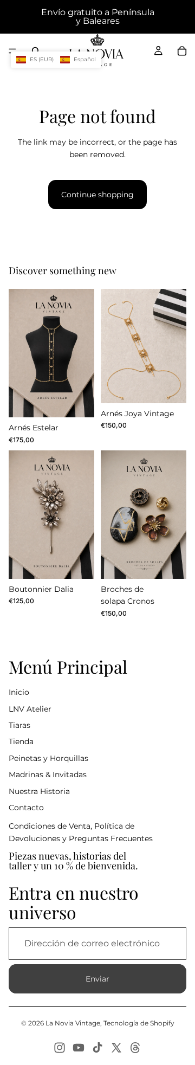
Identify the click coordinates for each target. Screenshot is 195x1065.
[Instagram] (59, 1047)
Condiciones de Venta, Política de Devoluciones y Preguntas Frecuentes (81, 832)
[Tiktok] (97, 1047)
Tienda (21, 741)
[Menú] (12, 50)
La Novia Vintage (73, 1023)
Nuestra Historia (39, 791)
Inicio (19, 692)
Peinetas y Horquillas (48, 758)
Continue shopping (97, 194)
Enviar (97, 979)
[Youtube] (78, 1047)
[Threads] (135, 1047)
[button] (56, 59)
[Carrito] (182, 51)
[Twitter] (116, 1047)
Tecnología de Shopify (138, 1023)
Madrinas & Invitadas (48, 774)
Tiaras (19, 725)
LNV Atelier (30, 709)
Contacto (26, 807)
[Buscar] (36, 51)
